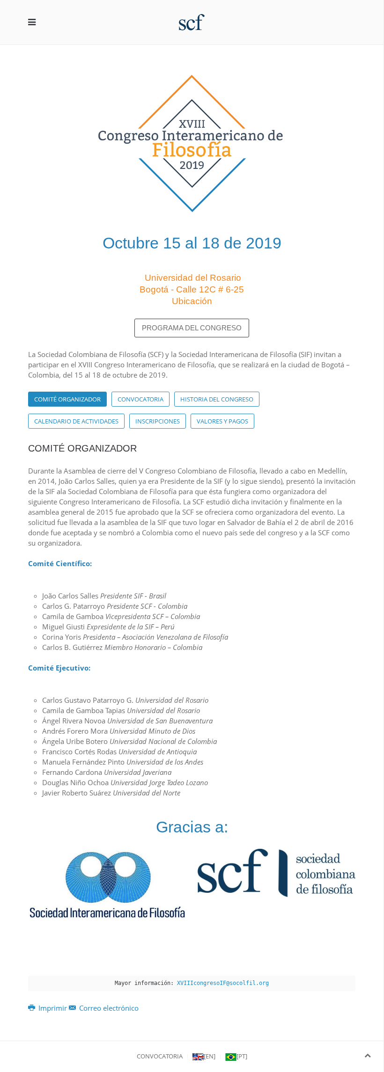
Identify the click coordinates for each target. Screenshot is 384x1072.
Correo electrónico (108, 1008)
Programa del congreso (192, 328)
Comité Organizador (67, 399)
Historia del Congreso (216, 399)
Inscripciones (157, 421)
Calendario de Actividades (76, 421)
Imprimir (53, 1008)
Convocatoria (140, 399)
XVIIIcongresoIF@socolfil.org (223, 983)
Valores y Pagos (222, 421)
